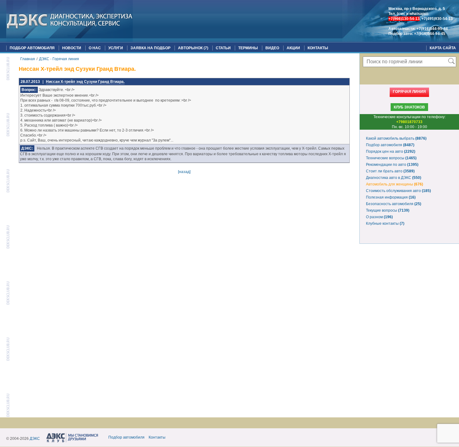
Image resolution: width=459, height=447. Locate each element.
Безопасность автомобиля (393, 204)
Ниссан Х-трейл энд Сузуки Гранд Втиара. (85, 81)
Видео (272, 48)
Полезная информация (391, 197)
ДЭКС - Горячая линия (59, 59)
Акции (293, 48)
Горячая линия (409, 91)
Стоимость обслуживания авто (398, 191)
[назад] (184, 172)
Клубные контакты (385, 223)
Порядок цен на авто (390, 151)
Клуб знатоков (409, 107)
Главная (27, 59)
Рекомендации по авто (392, 164)
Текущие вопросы (387, 210)
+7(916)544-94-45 (429, 33)
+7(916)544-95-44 (432, 28)
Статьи (223, 48)
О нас (95, 48)
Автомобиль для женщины (394, 184)
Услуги (115, 48)
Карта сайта (443, 48)
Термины (248, 48)
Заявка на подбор (150, 48)
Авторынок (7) (193, 48)
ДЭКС (35, 438)
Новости (71, 48)
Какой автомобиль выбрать (396, 138)
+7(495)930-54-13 (437, 19)
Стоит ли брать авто (390, 171)
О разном (379, 217)
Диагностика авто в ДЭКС (393, 177)
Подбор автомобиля (32, 48)
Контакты (318, 48)
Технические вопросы (391, 158)
